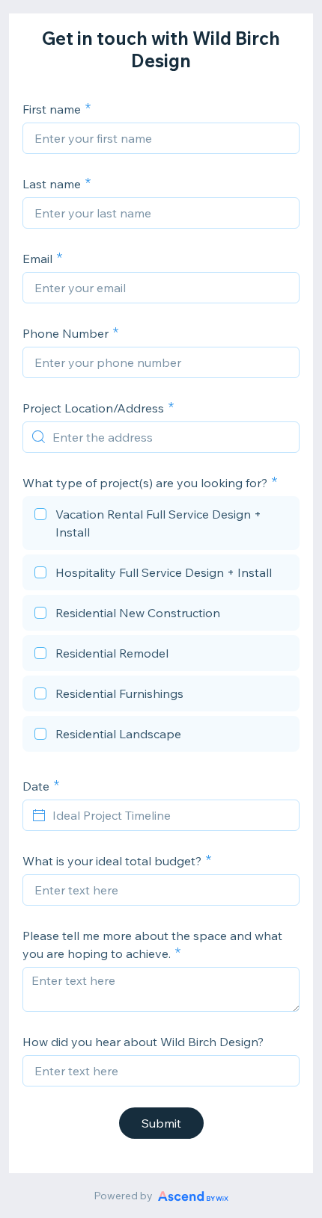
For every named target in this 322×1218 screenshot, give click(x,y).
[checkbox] (161, 525)
